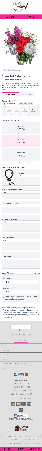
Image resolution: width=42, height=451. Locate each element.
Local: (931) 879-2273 (21, 390)
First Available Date (26, 104)
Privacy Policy (7, 443)
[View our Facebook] (15, 375)
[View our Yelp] (26, 375)
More (4, 90)
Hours (36, 449)
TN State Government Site (30, 440)
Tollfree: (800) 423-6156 (21, 393)
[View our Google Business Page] (19, 375)
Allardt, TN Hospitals (32, 436)
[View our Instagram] (22, 375)
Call (7, 449)
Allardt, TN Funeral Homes (11, 436)
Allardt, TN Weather (10, 440)
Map (21, 449)
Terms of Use (36, 443)
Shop (12, 16)
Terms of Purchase (21, 443)
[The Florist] (21, 12)
